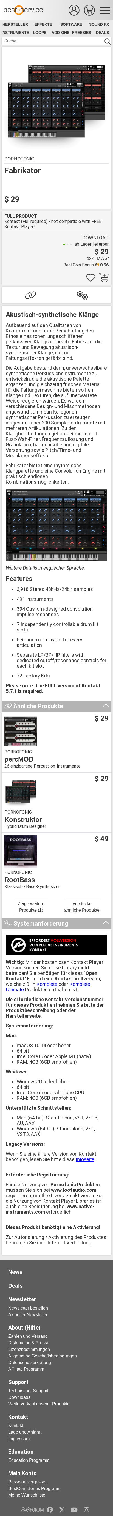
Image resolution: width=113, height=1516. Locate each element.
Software (71, 24)
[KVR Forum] (32, 1510)
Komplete (46, 984)
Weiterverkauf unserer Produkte (39, 1404)
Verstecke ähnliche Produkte (82, 906)
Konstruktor (23, 819)
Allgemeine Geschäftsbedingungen (42, 1356)
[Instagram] (86, 1510)
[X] (62, 1510)
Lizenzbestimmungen (29, 1349)
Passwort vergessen (28, 1482)
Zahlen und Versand (28, 1336)
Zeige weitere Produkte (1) (31, 906)
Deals (102, 32)
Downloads (19, 1397)
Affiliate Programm (26, 1369)
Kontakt (15, 1425)
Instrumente (15, 32)
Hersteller (15, 24)
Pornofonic (19, 159)
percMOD (18, 759)
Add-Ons (60, 32)
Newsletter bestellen (28, 1308)
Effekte (43, 24)
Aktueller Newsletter (27, 1314)
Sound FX (99, 24)
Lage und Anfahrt (24, 1432)
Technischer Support (28, 1390)
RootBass (19, 880)
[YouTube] (74, 1510)
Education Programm (28, 1460)
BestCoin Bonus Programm (34, 1488)
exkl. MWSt (98, 258)
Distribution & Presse (28, 1342)
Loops (39, 32)
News (15, 1272)
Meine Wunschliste (26, 1495)
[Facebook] (50, 1510)
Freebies (81, 32)
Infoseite (85, 1159)
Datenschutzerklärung (29, 1362)
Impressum (19, 1438)
